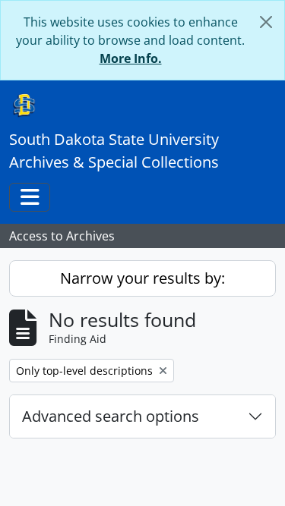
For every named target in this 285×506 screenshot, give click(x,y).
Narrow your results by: (142, 278)
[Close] (266, 22)
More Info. (131, 58)
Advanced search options (110, 416)
